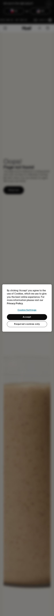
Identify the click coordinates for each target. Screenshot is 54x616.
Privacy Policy (15, 303)
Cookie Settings (27, 310)
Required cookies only (27, 324)
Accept (27, 317)
